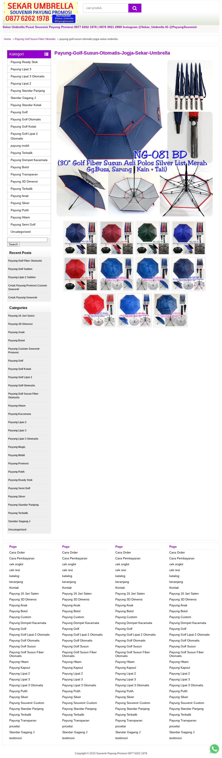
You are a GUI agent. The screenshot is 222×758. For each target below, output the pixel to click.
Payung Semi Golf (23, 224)
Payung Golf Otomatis (26, 119)
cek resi (14, 570)
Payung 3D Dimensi (24, 181)
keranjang (16, 581)
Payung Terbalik (22, 153)
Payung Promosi (18, 463)
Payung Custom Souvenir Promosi (24, 350)
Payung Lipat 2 (21, 83)
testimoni (15, 738)
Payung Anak (20, 196)
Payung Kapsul (19, 667)
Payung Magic (17, 447)
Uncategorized (21, 231)
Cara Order (17, 552)
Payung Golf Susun (22, 646)
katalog (14, 576)
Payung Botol (20, 167)
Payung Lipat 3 (21, 69)
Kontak (14, 587)
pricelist (14, 726)
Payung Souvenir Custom (26, 703)
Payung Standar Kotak (26, 105)
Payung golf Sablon (20, 269)
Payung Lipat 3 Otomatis (27, 76)
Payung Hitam (20, 217)
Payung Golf (19, 112)
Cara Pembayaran (21, 558)
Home (7, 39)
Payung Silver (20, 203)
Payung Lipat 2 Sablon (22, 277)
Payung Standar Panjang (28, 90)
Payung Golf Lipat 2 (20, 377)
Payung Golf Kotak (23, 126)
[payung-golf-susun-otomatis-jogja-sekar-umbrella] (135, 216)
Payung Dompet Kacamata (29, 160)
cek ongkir (16, 564)
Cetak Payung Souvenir (22, 297)
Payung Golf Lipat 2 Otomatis (24, 136)
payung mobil (20, 145)
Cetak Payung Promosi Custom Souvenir (27, 287)
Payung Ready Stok (24, 62)
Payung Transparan (24, 174)
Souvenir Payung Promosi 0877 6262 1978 (121, 753)
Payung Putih (20, 210)
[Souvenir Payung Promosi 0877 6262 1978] (41, 22)
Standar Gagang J (23, 98)
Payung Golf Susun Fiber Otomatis (35, 39)
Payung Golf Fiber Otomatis (25, 260)
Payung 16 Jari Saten (21, 315)
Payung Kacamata (19, 414)
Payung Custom (20, 617)
